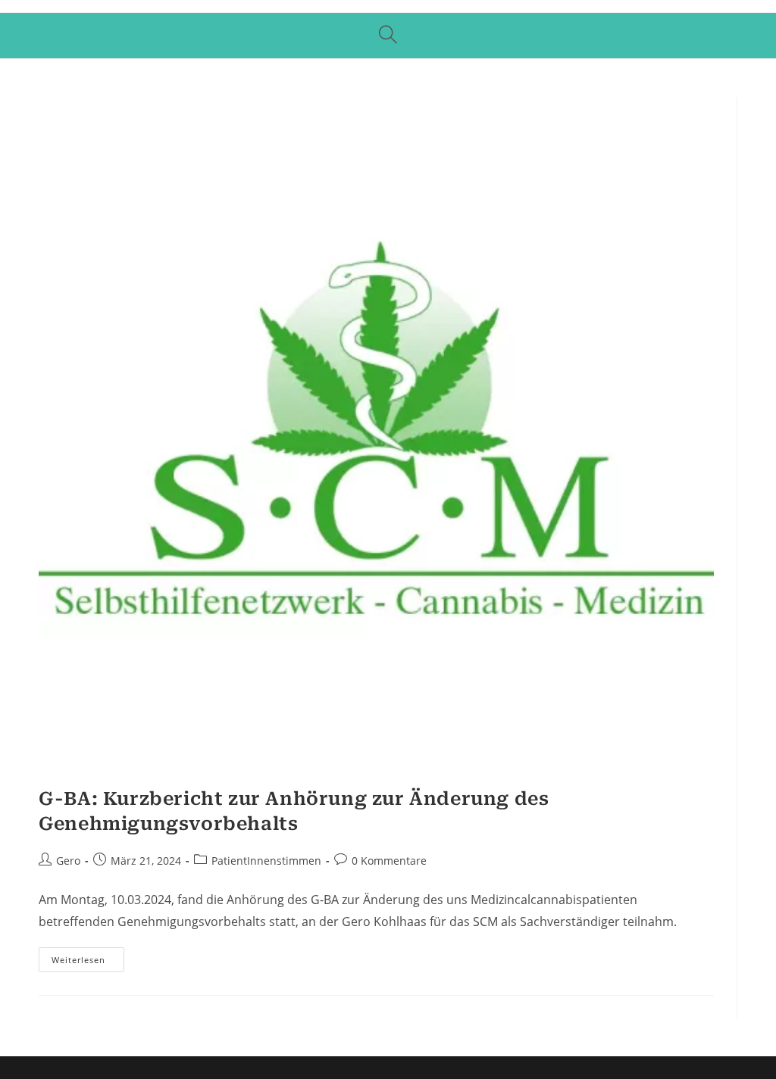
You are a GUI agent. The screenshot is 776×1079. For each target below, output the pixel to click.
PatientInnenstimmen (266, 860)
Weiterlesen (88, 962)
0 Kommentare (389, 860)
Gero (68, 860)
